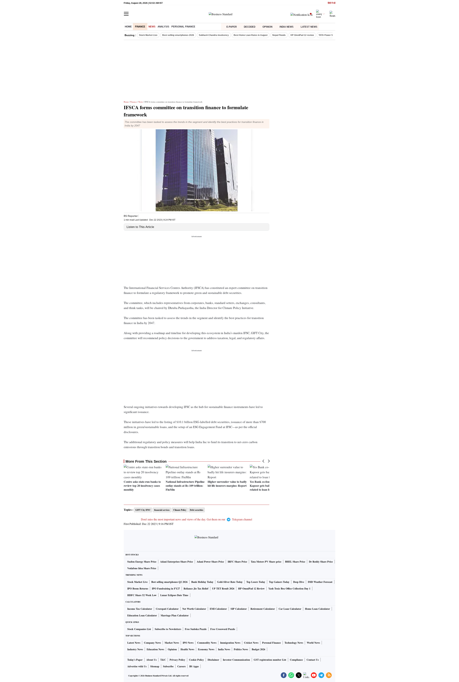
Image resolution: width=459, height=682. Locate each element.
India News (287, 26)
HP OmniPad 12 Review (251, 588)
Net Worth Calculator (194, 609)
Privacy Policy (177, 660)
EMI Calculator (218, 609)
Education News (155, 649)
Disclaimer (213, 660)
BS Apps (194, 666)
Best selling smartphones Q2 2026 (169, 582)
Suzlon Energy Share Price (141, 561)
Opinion (267, 26)
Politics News (241, 649)
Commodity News (206, 643)
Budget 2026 (258, 649)
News (151, 26)
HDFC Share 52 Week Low (142, 595)
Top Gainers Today (279, 582)
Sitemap (154, 666)
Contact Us (313, 660)
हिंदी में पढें (331, 3)
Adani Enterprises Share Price (176, 561)
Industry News (135, 649)
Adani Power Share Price (210, 561)
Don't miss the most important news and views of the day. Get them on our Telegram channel (196, 519)
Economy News (206, 649)
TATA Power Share (328, 35)
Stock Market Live (148, 35)
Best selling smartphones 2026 (178, 35)
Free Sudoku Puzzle (196, 629)
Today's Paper (135, 660)
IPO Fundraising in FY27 (166, 588)
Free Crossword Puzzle (222, 629)
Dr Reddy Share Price (321, 561)
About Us (151, 660)
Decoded (249, 26)
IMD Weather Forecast (320, 582)
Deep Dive (298, 582)
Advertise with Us (136, 666)
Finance (140, 26)
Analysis (163, 26)
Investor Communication (236, 660)
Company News (152, 643)
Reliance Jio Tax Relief (196, 588)
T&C (163, 660)
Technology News (294, 643)
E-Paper (231, 26)
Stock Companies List (139, 629)
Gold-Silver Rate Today (230, 582)
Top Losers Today (255, 582)
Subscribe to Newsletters (168, 629)
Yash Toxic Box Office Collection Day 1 (289, 588)
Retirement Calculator (262, 609)
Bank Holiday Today (202, 582)
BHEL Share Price (295, 561)
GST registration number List (270, 660)
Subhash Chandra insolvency (214, 35)
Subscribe (168, 666)
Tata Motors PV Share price (266, 561)
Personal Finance (183, 26)
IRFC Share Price (237, 561)
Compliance (296, 660)
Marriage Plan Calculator (175, 615)
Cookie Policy (196, 660)
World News (313, 643)
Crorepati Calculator (167, 609)
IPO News (188, 643)
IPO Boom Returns (137, 588)
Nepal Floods (279, 35)
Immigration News (230, 643)
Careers (181, 666)
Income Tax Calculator (139, 609)
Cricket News (251, 643)
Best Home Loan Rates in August (251, 35)
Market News (172, 643)
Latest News (309, 26)
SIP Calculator (239, 609)
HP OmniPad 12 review (302, 35)
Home (128, 26)
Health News (187, 649)
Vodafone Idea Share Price (141, 568)
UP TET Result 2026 (223, 588)
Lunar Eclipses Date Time (174, 595)
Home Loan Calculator (317, 609)
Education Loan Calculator (142, 615)
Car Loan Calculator (290, 609)
